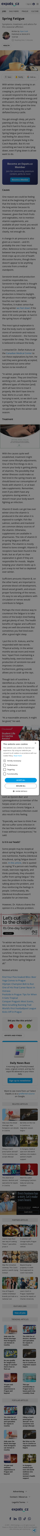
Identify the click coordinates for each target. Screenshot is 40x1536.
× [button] (35, 743)
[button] (20, 791)
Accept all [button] (20, 780)
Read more (18, 756)
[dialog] (20, 768)
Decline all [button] (20, 786)
